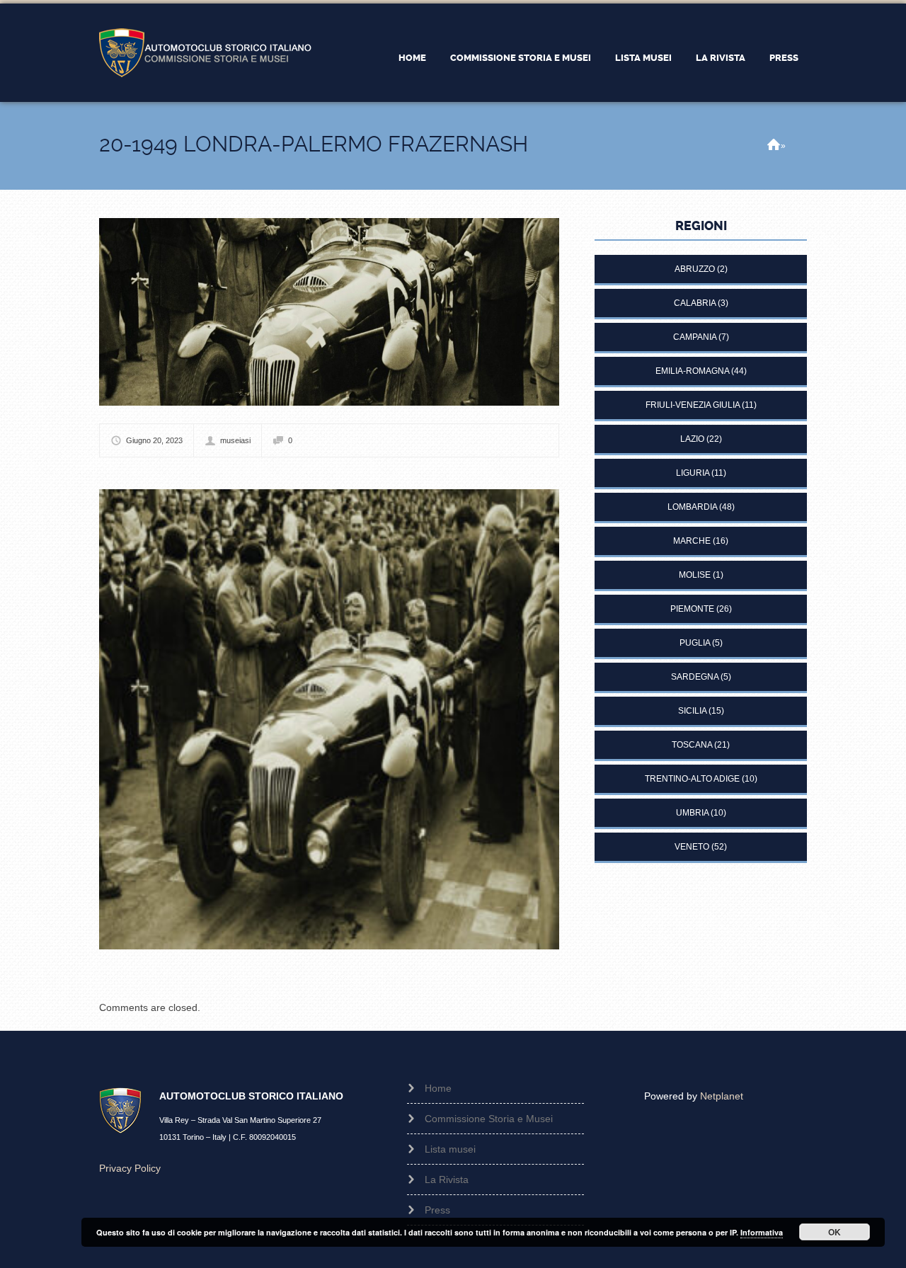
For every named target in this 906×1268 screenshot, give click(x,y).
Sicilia (692, 711)
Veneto (692, 847)
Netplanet (721, 1096)
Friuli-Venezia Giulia (693, 405)
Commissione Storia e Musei (520, 57)
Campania (694, 337)
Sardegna (694, 677)
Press (783, 57)
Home (412, 57)
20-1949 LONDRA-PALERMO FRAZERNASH (313, 144)
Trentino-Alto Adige (692, 779)
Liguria (692, 473)
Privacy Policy (130, 1168)
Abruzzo (695, 269)
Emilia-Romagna (692, 371)
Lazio (692, 439)
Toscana (692, 745)
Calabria (695, 303)
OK (834, 1232)
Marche (692, 541)
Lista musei (643, 57)
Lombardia (692, 507)
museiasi (235, 440)
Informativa (761, 1232)
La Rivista (720, 57)
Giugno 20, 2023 (154, 440)
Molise (695, 575)
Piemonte (692, 609)
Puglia (695, 643)
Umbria (692, 813)
